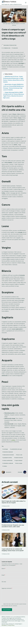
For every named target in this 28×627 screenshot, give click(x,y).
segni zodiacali (18, 460)
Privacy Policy (11, 625)
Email (3, 575)
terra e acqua (18, 463)
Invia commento (7, 609)
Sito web (4, 581)
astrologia (5, 449)
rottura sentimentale (7, 460)
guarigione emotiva (7, 457)
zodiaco (13, 440)
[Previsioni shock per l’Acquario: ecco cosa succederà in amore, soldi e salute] (14, 516)
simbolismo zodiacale (8, 463)
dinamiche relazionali (8, 451)
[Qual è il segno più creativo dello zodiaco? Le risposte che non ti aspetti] (14, 492)
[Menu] (25, 2)
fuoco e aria (19, 454)
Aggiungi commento (7, 588)
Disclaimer (4, 625)
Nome (3, 568)
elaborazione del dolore (8, 454)
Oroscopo (15, 48)
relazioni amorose (18, 457)
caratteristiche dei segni (16, 449)
